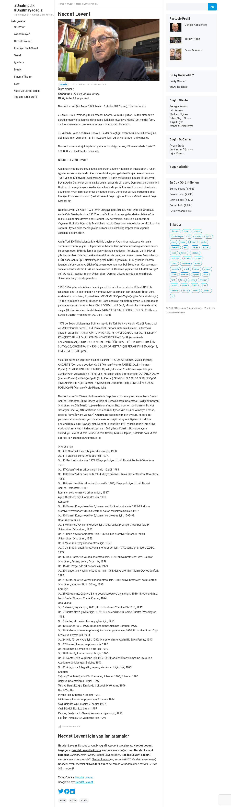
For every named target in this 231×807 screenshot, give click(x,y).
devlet (203, 242)
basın (182, 242)
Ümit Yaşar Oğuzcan (181, 149)
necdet (84, 800)
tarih (173, 280)
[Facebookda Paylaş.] (67, 792)
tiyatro (192, 280)
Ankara (198, 237)
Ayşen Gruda (177, 145)
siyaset (196, 274)
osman (207, 269)
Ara (212, 6)
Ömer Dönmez (193, 50)
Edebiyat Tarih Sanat (26, 48)
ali (189, 237)
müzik (73, 800)
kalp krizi (175, 258)
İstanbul (206, 291)
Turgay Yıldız (192, 38)
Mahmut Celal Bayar (181, 126)
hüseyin (195, 253)
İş (172, 296)
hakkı (173, 253)
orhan (196, 269)
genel (195, 247)
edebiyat (175, 247)
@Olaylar (19, 27)
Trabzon (203, 280)
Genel (17, 55)
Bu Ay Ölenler (178, 81)
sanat (173, 274)
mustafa (175, 269)
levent (62, 800)
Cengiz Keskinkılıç (196, 24)
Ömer (194, 285)
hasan (184, 253)
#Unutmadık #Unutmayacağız (28, 7)
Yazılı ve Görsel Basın (27, 90)
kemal (174, 264)
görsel (205, 247)
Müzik (17, 69)
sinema (184, 274)
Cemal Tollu (176, 205)
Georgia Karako (179, 106)
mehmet (186, 264)
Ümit (204, 285)
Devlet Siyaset (22, 41)
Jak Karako (176, 110)
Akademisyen (22, 34)
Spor (17, 83)
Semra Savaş (177, 188)
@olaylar (175, 231)
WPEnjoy (180, 312)
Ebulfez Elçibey (179, 114)
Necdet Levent (84, 777)
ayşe (173, 242)
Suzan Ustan (177, 194)
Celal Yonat (176, 211)
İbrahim (174, 291)
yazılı (184, 285)
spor (206, 274)
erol (186, 247)
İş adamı (19, 62)
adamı (187, 231)
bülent (193, 242)
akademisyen (177, 237)
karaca (198, 258)
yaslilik (174, 285)
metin (197, 264)
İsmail (195, 291)
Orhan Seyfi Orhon (180, 118)
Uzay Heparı (177, 199)
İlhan (185, 291)
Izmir (104, 84)
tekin (182, 280)
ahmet (197, 231)
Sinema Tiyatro (23, 76)
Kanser (187, 258)
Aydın (208, 237)
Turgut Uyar (176, 122)
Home (61, 4)
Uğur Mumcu (177, 153)
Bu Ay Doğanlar (179, 86)
